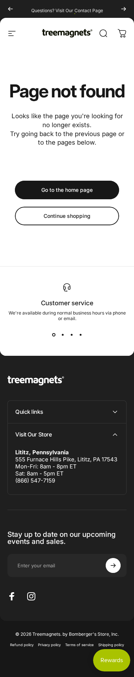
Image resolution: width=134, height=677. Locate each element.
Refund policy (22, 645)
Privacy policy (49, 645)
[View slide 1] (53, 334)
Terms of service (79, 645)
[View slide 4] (80, 334)
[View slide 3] (71, 334)
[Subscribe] (113, 565)
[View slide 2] (62, 334)
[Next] (123, 9)
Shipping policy (111, 645)
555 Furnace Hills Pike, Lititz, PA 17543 (66, 459)
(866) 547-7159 (35, 480)
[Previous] (10, 9)
